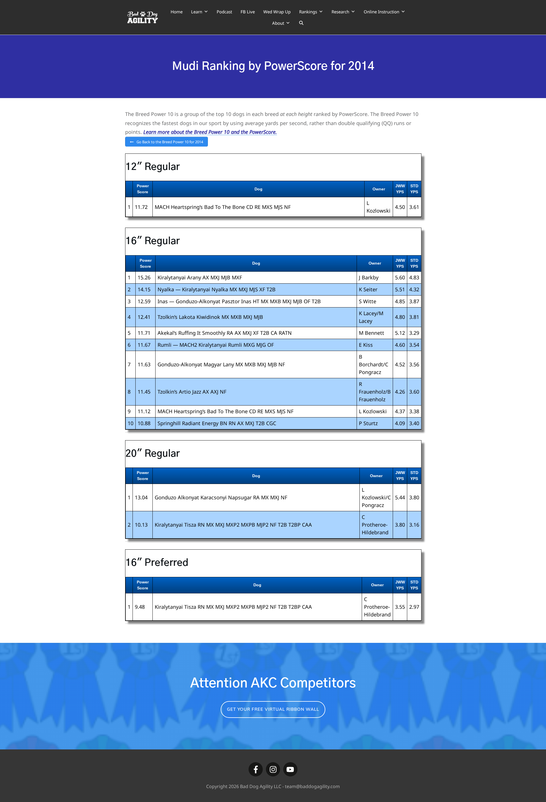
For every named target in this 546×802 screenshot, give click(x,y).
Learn (196, 11)
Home (177, 11)
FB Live (248, 11)
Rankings (308, 11)
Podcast (224, 11)
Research (340, 11)
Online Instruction (381, 11)
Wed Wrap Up (277, 11)
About (278, 23)
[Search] (301, 23)
